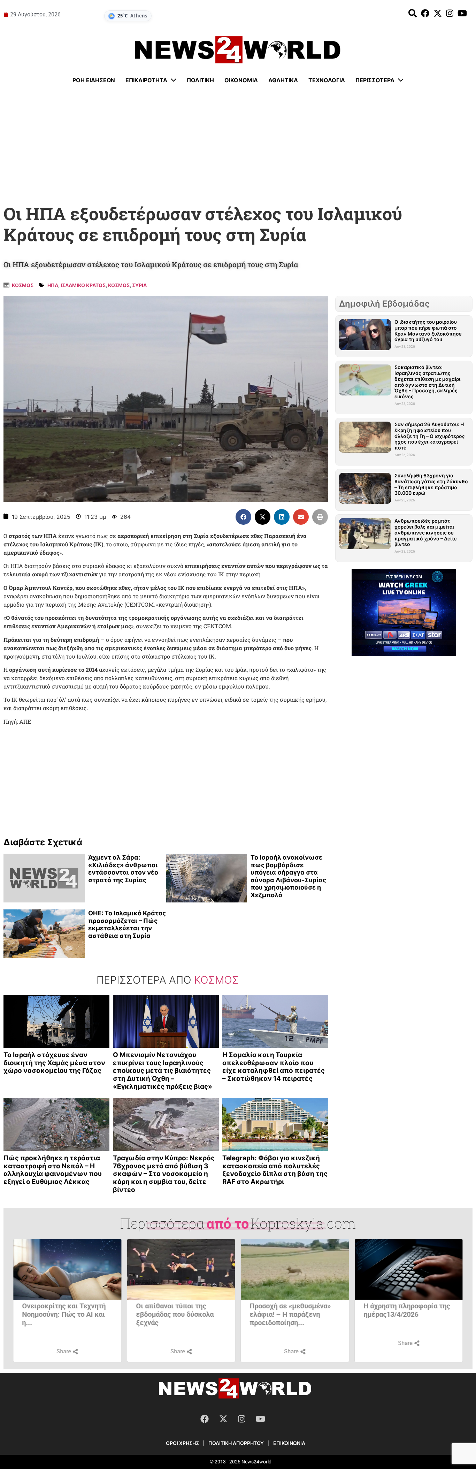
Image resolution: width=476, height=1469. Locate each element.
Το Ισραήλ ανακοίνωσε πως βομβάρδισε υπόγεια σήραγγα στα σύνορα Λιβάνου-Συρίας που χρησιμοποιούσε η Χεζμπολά (288, 876)
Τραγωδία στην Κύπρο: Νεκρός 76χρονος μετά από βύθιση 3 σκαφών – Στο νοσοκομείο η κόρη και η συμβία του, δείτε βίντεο (164, 1174)
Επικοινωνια (289, 1443)
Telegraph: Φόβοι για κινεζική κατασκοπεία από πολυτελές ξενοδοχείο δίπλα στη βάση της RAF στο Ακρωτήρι (275, 1170)
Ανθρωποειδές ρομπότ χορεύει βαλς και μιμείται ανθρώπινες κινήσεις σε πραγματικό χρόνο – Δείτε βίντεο (425, 532)
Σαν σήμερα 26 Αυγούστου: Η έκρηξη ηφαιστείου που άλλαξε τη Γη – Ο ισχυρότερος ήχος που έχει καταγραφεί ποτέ (429, 436)
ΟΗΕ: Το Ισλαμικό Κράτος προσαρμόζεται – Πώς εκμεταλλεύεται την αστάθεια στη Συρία (127, 924)
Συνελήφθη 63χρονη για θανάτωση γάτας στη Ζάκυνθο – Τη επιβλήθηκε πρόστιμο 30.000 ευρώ (431, 484)
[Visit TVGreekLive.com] (404, 612)
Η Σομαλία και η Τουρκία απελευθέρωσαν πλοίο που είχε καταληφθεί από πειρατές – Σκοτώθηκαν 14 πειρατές (273, 1067)
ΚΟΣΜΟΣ (119, 285)
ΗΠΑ (52, 285)
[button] (243, 517)
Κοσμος (22, 285)
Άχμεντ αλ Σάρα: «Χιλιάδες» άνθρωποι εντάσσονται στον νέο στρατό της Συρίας (123, 869)
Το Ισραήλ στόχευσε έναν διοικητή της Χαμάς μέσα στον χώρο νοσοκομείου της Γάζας (54, 1063)
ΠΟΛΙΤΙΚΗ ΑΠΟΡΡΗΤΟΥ (236, 1443)
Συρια (139, 285)
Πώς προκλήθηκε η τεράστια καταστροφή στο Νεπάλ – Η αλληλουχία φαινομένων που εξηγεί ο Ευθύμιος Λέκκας (52, 1170)
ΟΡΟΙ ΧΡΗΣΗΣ (182, 1443)
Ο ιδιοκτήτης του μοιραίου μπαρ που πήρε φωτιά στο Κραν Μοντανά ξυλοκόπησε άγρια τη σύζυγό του (428, 330)
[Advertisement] (238, 144)
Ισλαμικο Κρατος (83, 285)
